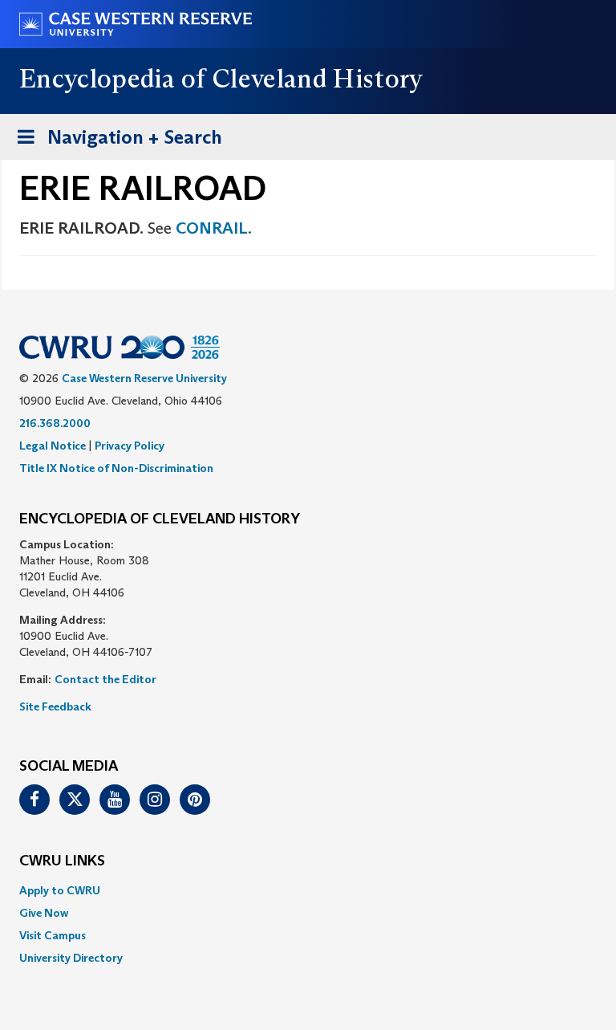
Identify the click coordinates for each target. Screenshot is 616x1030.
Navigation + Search (114, 142)
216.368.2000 (55, 423)
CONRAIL (212, 228)
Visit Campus (52, 935)
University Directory (71, 958)
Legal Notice (52, 445)
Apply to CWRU (59, 890)
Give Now (43, 913)
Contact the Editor (105, 679)
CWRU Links (62, 861)
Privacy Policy (129, 445)
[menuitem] (308, 890)
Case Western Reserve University (144, 378)
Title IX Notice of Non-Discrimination (116, 468)
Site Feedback (55, 706)
